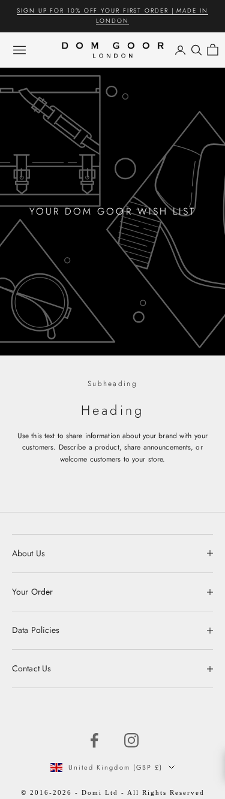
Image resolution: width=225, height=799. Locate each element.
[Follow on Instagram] (131, 740)
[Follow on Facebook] (94, 740)
